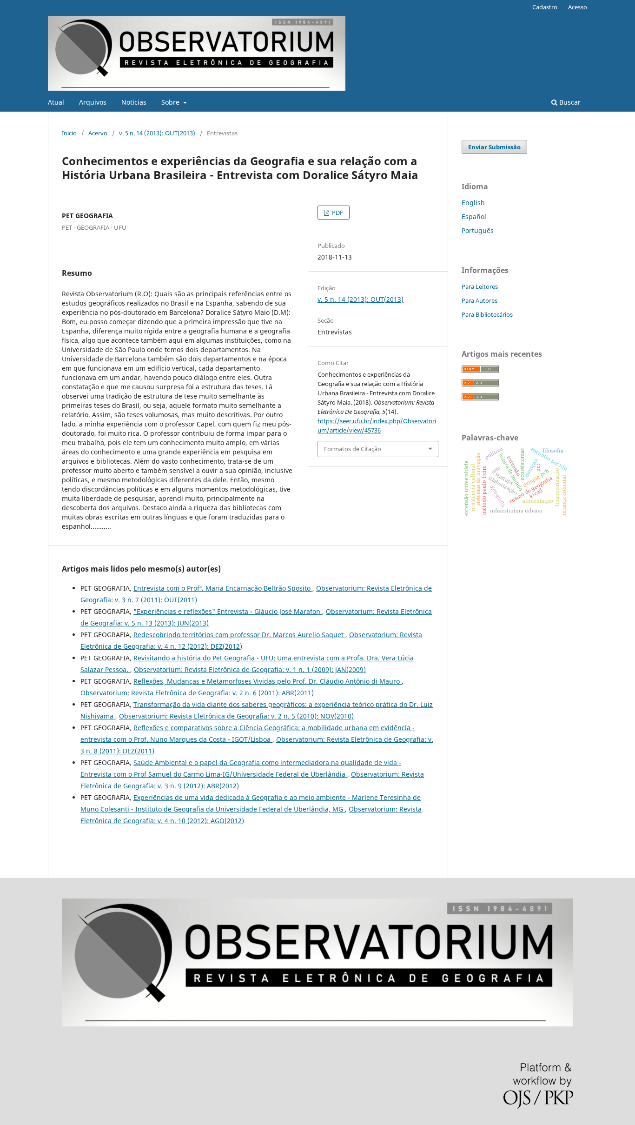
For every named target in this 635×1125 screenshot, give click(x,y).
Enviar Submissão (494, 147)
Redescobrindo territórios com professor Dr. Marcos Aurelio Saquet (239, 634)
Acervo (97, 133)
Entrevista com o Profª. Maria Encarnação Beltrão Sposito (222, 588)
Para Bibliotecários (487, 314)
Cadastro (544, 7)
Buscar (569, 102)
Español (474, 216)
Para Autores (479, 300)
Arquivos (92, 102)
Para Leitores (480, 286)
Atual (56, 102)
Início (69, 133)
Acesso (577, 7)
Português (478, 230)
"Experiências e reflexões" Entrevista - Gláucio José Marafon (227, 611)
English (473, 202)
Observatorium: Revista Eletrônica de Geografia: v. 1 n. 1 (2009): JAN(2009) (250, 669)
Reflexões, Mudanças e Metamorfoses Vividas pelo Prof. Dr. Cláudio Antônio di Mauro (267, 681)
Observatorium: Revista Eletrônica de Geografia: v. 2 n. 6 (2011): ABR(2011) (197, 692)
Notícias (133, 102)
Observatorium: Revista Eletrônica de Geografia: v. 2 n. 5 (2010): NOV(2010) (236, 716)
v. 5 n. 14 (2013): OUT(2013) (157, 133)
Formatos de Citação (352, 449)
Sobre (171, 102)
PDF (337, 212)
